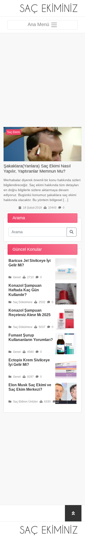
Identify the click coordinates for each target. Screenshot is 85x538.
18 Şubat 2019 (32, 207)
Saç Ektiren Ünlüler (25, 401)
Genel (16, 277)
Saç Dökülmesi (22, 302)
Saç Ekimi (13, 132)
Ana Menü (39, 24)
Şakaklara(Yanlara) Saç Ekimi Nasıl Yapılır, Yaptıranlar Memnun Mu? (37, 169)
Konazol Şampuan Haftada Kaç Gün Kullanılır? (25, 289)
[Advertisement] (42, 75)
